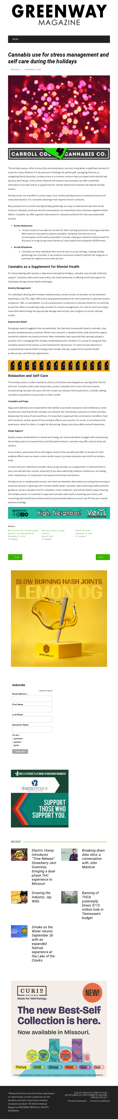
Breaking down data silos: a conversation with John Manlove (93, 858)
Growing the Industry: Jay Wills (41, 897)
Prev (17, 557)
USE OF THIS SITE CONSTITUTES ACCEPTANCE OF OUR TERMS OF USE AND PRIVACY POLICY (86, 1095)
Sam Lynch (15, 69)
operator (18, 738)
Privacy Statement (77, 1101)
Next (101, 557)
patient (17, 742)
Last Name (17, 714)
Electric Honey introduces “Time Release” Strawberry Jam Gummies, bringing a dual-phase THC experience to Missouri (44, 867)
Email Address (20, 694)
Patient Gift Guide (82, 530)
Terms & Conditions (100, 1101)
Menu (15, 39)
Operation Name (20, 725)
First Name (17, 704)
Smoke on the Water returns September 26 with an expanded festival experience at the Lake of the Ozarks (43, 943)
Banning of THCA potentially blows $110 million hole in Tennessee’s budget (92, 905)
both (16, 745)
